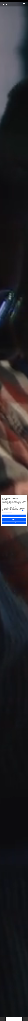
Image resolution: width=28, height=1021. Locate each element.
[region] (14, 510)
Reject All (14, 519)
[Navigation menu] (24, 4)
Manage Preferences (14, 515)
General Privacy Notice (8, 512)
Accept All (14, 522)
